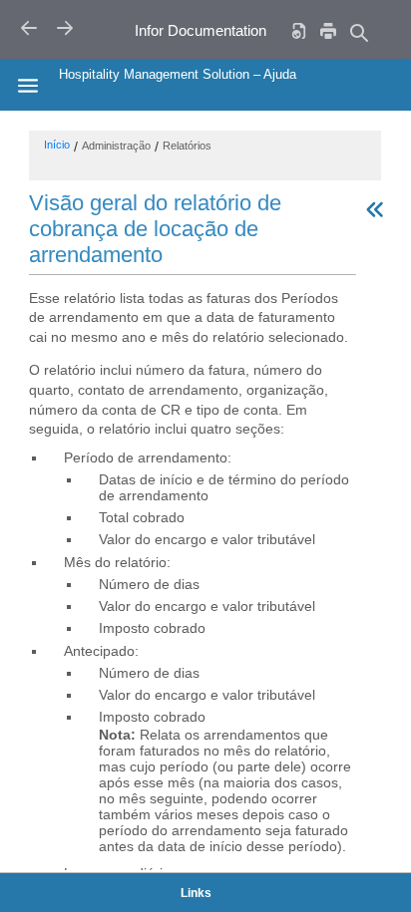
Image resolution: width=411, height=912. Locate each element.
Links (196, 893)
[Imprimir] (328, 30)
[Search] (358, 32)
